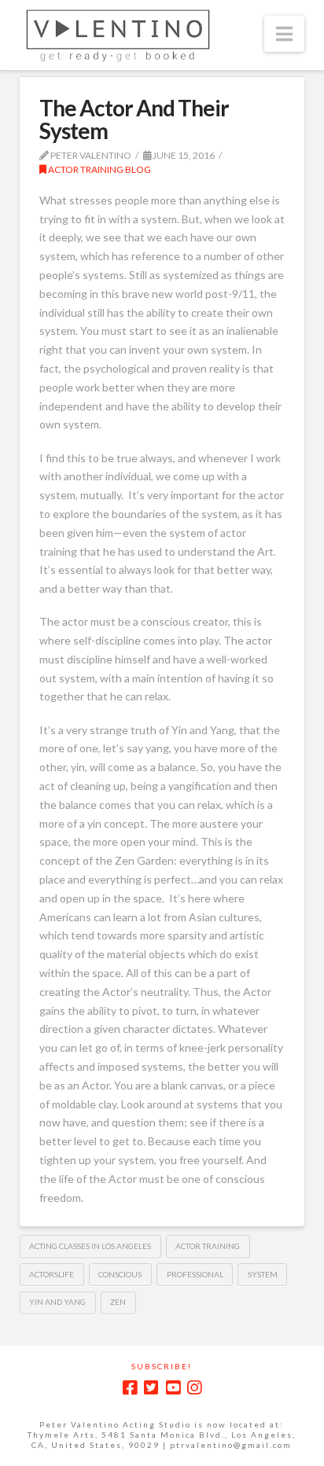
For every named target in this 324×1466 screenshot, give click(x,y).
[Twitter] (151, 1388)
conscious (120, 1274)
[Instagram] (194, 1388)
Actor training (207, 1246)
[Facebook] (130, 1388)
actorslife (51, 1274)
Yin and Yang (57, 1301)
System (263, 1274)
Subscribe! (161, 1366)
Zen (118, 1301)
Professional (195, 1274)
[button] (284, 34)
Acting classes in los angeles (90, 1246)
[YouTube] (173, 1388)
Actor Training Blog (98, 169)
